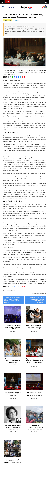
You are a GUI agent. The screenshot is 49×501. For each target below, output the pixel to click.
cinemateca (13, 290)
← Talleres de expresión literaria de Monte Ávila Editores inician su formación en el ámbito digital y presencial (12, 300)
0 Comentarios (17, 20)
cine (8, 290)
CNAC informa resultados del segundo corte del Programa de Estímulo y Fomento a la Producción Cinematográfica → (36, 300)
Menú (2, 2)
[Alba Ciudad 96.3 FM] (24, 7)
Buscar (46, 2)
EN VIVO (7, 1)
